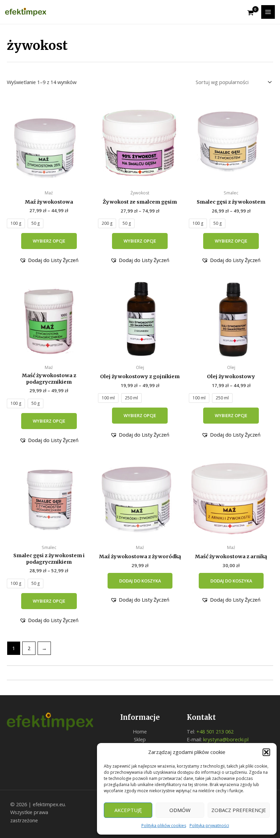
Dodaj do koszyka (140, 581)
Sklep (140, 739)
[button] (266, 752)
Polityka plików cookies (163, 825)
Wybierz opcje (49, 241)
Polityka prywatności (209, 825)
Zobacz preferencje (238, 810)
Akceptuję (128, 810)
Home (140, 731)
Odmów (180, 810)
